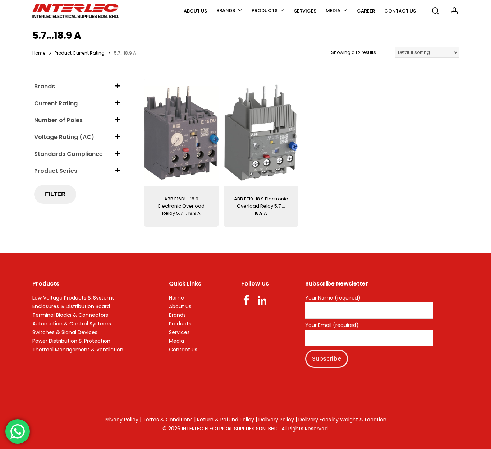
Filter (55, 194)
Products (180, 324)
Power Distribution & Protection (71, 341)
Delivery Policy (276, 419)
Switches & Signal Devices (64, 332)
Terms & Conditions (168, 419)
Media (176, 341)
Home (38, 53)
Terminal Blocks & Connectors (70, 315)
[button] (477, 4)
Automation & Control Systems (71, 324)
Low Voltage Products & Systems (73, 298)
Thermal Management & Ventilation (77, 349)
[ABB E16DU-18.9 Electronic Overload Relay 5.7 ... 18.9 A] (181, 132)
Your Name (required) (333, 298)
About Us (180, 306)
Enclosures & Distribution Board (71, 306)
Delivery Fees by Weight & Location (342, 419)
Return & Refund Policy (225, 419)
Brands (177, 315)
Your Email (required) (332, 325)
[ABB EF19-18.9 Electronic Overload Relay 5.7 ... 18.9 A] (261, 132)
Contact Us (183, 349)
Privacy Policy (121, 419)
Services (179, 332)
